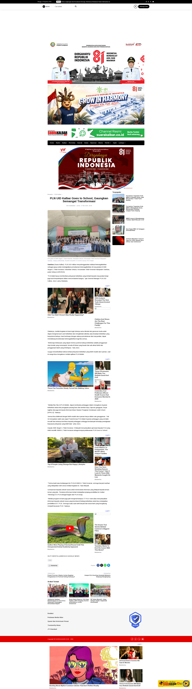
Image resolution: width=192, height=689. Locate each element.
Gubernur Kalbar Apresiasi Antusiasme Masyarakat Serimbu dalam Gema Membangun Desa (87, 1)
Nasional (93, 143)
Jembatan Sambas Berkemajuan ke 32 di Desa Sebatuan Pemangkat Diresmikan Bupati (56, 601)
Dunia (86, 143)
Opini (115, 143)
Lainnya (121, 143)
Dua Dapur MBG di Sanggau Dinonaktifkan (135, 229)
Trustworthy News (54, 625)
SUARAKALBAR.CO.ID (62, 639)
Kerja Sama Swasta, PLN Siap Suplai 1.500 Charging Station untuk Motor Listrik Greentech (79, 601)
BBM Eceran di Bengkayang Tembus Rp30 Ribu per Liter (135, 219)
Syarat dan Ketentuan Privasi (58, 621)
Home (52, 143)
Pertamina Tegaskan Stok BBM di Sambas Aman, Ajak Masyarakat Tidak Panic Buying (135, 198)
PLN (50, 560)
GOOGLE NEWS (73, 556)
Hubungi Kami (144, 6)
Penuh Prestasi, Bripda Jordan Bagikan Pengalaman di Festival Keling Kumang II (61, 576)
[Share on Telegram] (108, 565)
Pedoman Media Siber (55, 617)
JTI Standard (52, 629)
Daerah (79, 143)
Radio (58, 143)
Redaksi (50, 613)
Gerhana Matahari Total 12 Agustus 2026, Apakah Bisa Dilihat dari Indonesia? (135, 240)
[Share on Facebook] (98, 565)
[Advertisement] (96, 24)
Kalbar (64, 143)
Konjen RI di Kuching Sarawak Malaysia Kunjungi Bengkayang (97, 576)
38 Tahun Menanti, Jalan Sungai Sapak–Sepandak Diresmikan (98, 601)
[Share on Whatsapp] (105, 565)
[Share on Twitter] (101, 565)
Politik (107, 143)
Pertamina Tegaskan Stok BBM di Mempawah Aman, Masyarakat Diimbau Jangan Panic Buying (134, 208)
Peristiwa (72, 143)
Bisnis (100, 143)
